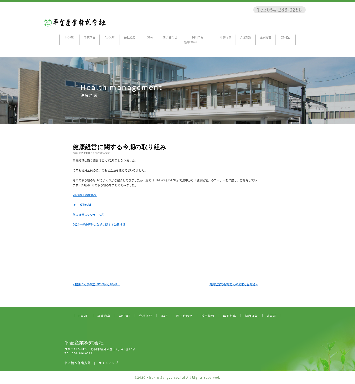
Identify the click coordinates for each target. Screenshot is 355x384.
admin (106, 153)
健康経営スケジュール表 (88, 215)
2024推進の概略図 (85, 195)
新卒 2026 (190, 42)
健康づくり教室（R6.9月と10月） (96, 284)
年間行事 (225, 37)
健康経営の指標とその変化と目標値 (233, 284)
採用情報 (197, 37)
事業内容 (89, 37)
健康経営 (265, 37)
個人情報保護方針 (78, 363)
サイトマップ (108, 363)
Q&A (150, 37)
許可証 (285, 37)
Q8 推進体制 (82, 205)
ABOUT (110, 37)
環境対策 (245, 37)
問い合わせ (170, 37)
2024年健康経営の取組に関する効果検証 (99, 224)
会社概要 (129, 37)
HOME (69, 37)
